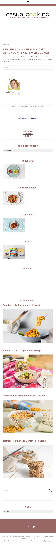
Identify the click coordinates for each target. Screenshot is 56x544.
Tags (28, 507)
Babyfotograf (47, 541)
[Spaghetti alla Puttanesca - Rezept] (28, 326)
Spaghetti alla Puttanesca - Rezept (21, 305)
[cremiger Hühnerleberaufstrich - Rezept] (28, 461)
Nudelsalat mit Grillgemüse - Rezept (22, 350)
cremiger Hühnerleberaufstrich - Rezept (24, 441)
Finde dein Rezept (28, 146)
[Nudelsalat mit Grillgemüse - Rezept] (28, 371)
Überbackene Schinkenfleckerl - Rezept (24, 395)
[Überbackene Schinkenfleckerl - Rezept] (28, 416)
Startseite (6, 45)
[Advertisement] (28, 31)
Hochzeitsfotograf (32, 541)
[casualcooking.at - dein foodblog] (28, 18)
